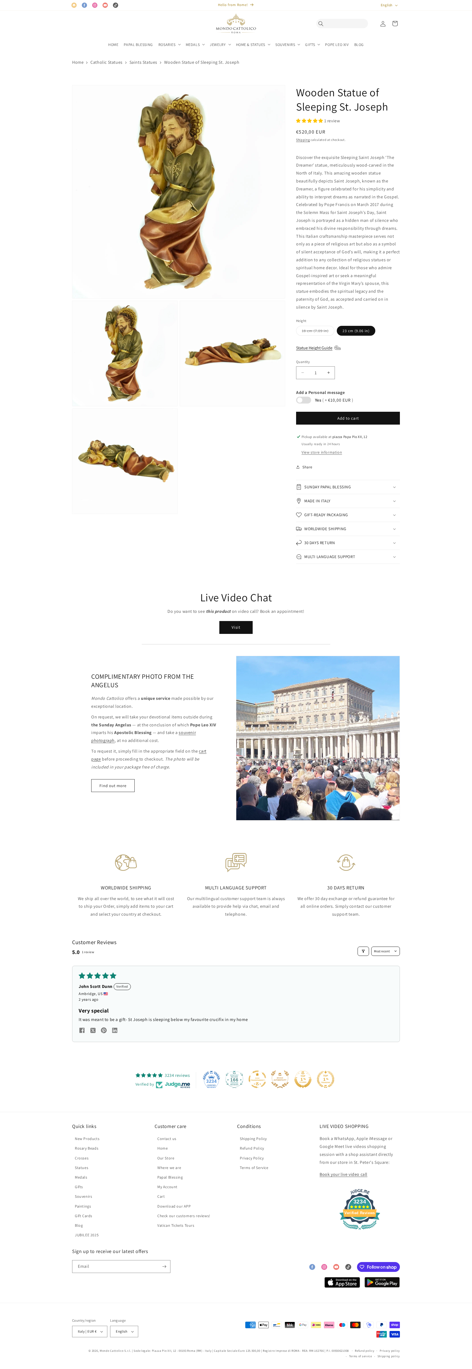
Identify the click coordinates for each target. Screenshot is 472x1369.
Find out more (112, 785)
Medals (81, 1177)
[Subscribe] (164, 1266)
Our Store (165, 1158)
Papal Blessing (170, 1177)
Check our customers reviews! (183, 1215)
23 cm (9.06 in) (356, 330)
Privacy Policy (252, 1158)
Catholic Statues (106, 62)
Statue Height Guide (314, 348)
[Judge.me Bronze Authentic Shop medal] (280, 1079)
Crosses (81, 1158)
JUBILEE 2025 (87, 1234)
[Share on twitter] (93, 1031)
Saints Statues (143, 62)
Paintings (83, 1206)
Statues (81, 1167)
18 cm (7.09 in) (318, 332)
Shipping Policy (253, 1138)
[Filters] (363, 951)
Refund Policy (252, 1148)
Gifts (79, 1186)
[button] (322, 24)
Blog (79, 1225)
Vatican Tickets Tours (175, 1225)
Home (78, 62)
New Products (87, 1138)
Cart (161, 1196)
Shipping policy (388, 1356)
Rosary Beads (86, 1148)
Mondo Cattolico (112, 1351)
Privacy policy (390, 1351)
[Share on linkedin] (114, 1031)
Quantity (303, 361)
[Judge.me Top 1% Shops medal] (303, 1079)
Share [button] (307, 467)
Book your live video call (343, 1174)
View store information (322, 452)
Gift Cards (83, 1215)
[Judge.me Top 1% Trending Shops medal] (325, 1079)
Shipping (303, 140)
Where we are (169, 1167)
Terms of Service (254, 1167)
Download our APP (174, 1206)
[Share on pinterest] (104, 1031)
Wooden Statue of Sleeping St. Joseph (202, 62)
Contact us (166, 1138)
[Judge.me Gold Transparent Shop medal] (257, 1079)
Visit (236, 627)
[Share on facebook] (82, 1031)
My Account (167, 1186)
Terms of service (360, 1356)
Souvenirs (83, 1196)
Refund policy (364, 1351)
